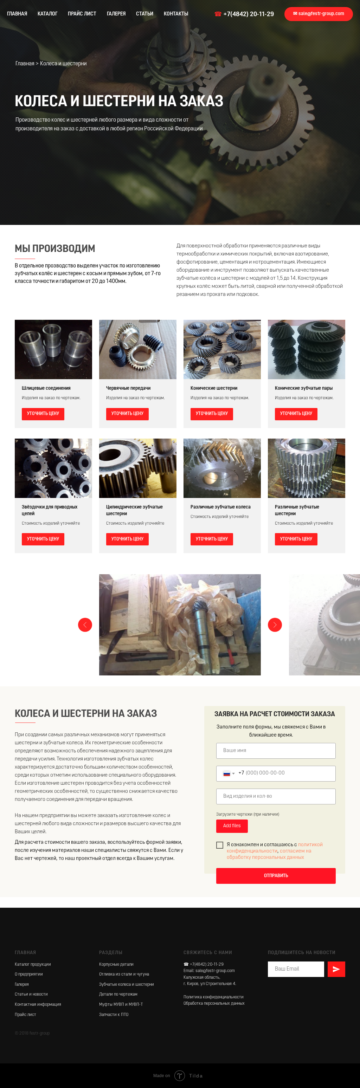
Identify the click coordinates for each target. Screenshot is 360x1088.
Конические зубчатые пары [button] (304, 388)
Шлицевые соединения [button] (46, 388)
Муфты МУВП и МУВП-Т (121, 1005)
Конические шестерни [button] (214, 388)
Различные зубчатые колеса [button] (221, 507)
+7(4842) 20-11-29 (248, 15)
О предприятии (29, 974)
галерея (116, 14)
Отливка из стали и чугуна (124, 974)
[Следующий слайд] (275, 625)
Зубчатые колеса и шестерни (126, 985)
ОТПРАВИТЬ (276, 876)
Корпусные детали (116, 965)
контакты (176, 14)
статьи (144, 14)
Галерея (22, 985)
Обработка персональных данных (214, 1004)
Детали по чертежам (118, 994)
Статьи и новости (31, 994)
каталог (47, 14)
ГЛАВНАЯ (17, 14)
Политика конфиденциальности (214, 997)
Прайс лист (25, 1015)
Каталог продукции (33, 965)
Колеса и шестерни (63, 64)
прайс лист (82, 14)
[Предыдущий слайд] (85, 625)
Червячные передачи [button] (128, 388)
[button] (318, 14)
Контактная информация (38, 1005)
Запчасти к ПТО (113, 1015)
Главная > (27, 64)
